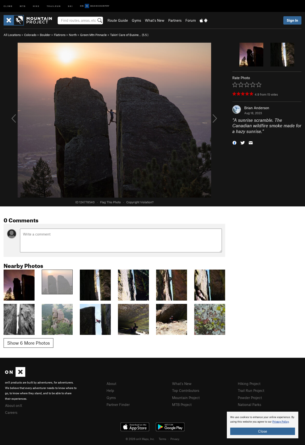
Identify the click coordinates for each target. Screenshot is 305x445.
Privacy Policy (280, 421)
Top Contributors (185, 390)
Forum (190, 20)
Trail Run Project (251, 390)
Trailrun (54, 5)
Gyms (136, 20)
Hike (36, 5)
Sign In (292, 20)
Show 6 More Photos (28, 343)
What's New (154, 20)
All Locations (12, 35)
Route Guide (117, 20)
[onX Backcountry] (94, 6)
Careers (11, 412)
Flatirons (60, 35)
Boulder (45, 35)
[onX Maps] (15, 375)
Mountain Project (186, 397)
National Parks (249, 404)
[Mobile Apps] (203, 20)
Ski (70, 5)
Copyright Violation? (139, 202)
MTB (23, 5)
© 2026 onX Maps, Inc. (140, 438)
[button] (234, 142)
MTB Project (182, 404)
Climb (8, 5)
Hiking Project (249, 383)
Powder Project (250, 397)
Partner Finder (118, 404)
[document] (262, 425)
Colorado (30, 35)
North (73, 35)
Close (262, 431)
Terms (162, 438)
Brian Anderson (256, 108)
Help (110, 390)
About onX (13, 405)
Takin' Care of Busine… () (129, 35)
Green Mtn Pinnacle (93, 35)
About (111, 383)
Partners (175, 20)
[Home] (30, 20)
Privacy (174, 438)
